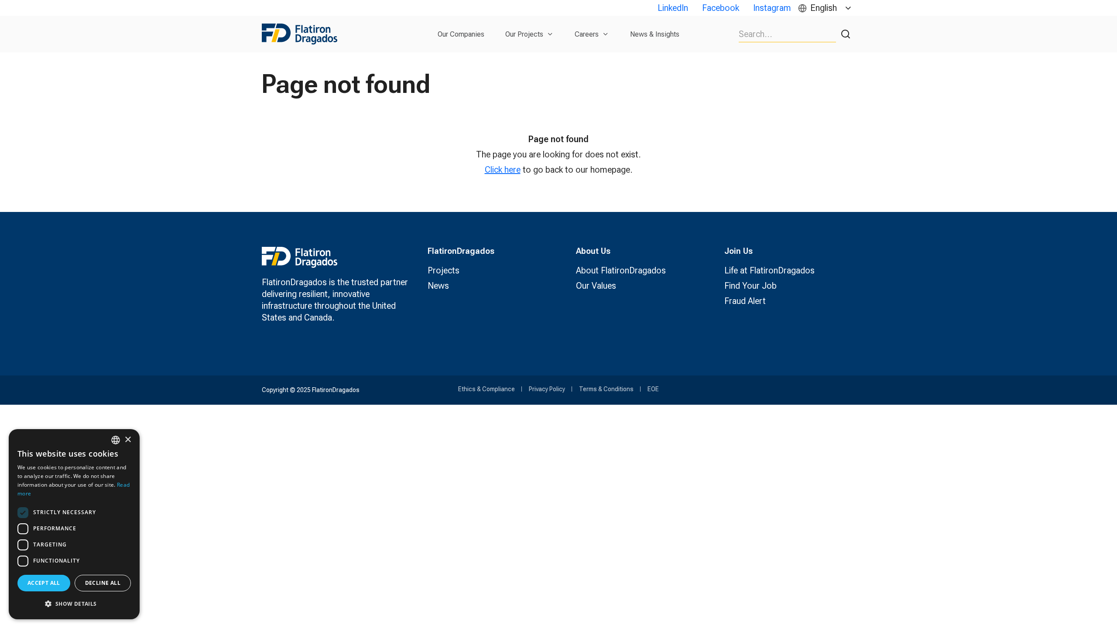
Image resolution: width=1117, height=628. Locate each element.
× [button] (127, 440)
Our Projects (524, 34)
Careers (587, 34)
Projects (443, 270)
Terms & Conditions (606, 389)
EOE (653, 389)
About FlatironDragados (621, 270)
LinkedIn (673, 8)
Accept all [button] (43, 583)
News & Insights (654, 34)
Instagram (772, 8)
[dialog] (74, 524)
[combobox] (115, 440)
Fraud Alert (745, 301)
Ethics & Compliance (486, 389)
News (438, 285)
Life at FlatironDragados (769, 270)
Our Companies (461, 34)
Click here (503, 169)
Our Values (596, 285)
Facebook (720, 8)
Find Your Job (750, 285)
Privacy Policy (547, 389)
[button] (74, 604)
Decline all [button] (102, 583)
